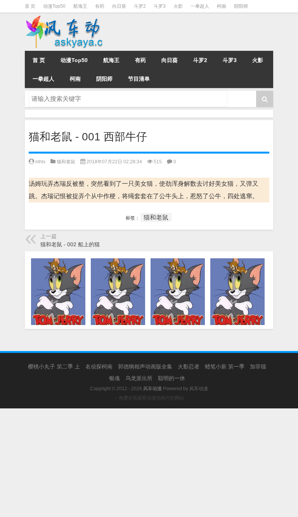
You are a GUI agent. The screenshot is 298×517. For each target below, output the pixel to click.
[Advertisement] (149, 462)
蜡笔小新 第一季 (224, 366)
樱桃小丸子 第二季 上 (54, 366)
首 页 (30, 6)
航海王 (80, 6)
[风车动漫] (73, 18)
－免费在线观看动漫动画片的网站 (149, 398)
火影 (178, 6)
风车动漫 (198, 388)
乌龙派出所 (138, 378)
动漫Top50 (54, 6)
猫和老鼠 (66, 161)
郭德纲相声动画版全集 (145, 366)
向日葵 (119, 6)
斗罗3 (160, 6)
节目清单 (139, 79)
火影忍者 (188, 366)
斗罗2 (140, 6)
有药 (99, 6)
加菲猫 (258, 366)
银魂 (114, 378)
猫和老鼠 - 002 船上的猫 (70, 244)
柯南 (221, 6)
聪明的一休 (171, 378)
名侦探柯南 (99, 366)
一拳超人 (200, 6)
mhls (40, 161)
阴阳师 (241, 6)
